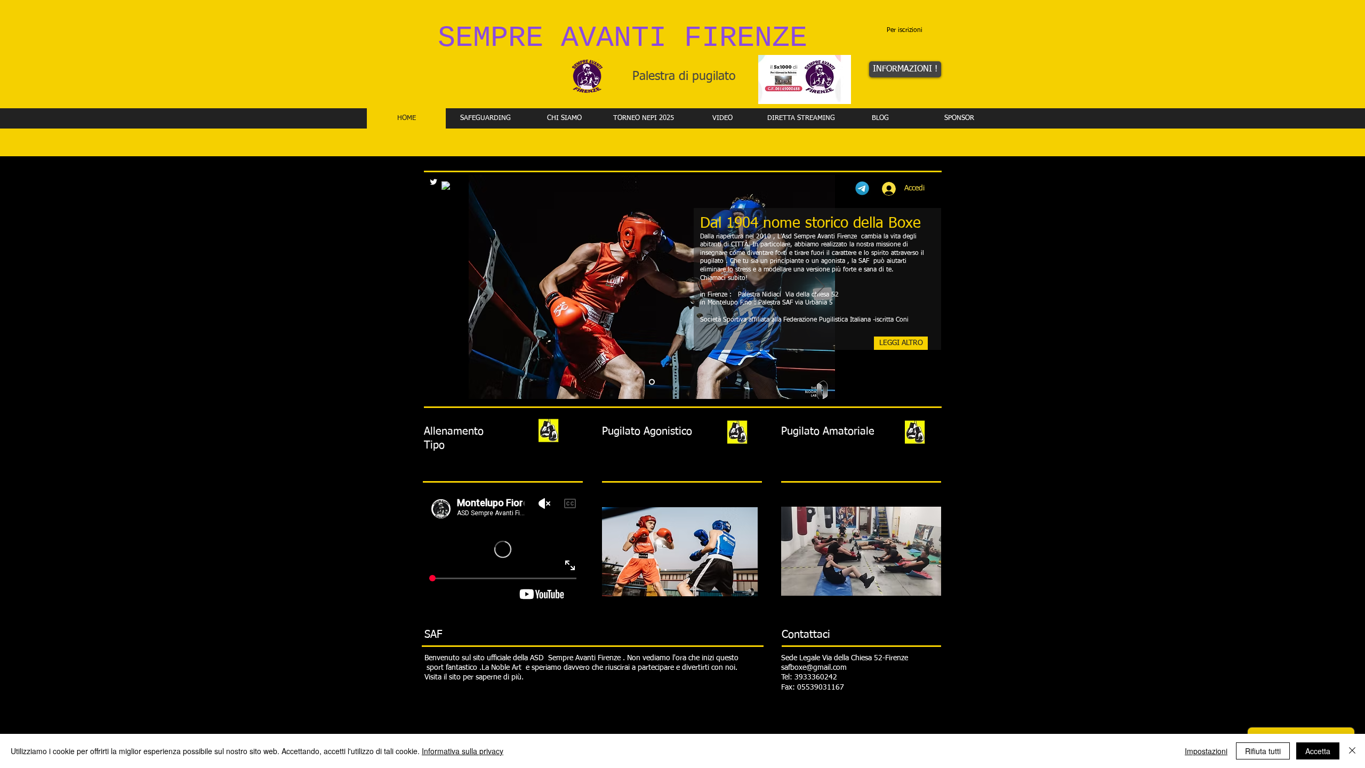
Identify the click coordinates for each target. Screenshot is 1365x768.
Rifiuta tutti (1263, 751)
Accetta (1317, 751)
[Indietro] (483, 287)
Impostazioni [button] (1206, 751)
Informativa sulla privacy (462, 751)
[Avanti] (820, 287)
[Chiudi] (1352, 750)
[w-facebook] (445, 185)
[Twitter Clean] (433, 182)
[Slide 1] (652, 382)
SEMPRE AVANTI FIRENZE (622, 38)
